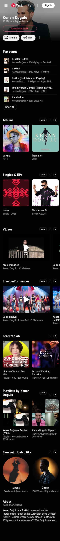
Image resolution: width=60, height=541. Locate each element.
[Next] (55, 120)
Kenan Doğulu (19, 62)
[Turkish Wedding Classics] (45, 354)
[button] (6, 61)
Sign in (48, 5)
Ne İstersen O (39, 210)
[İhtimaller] (45, 138)
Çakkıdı (16, 68)
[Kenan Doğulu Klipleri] (45, 412)
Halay (6, 210)
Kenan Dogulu (19, 91)
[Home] (17, 5)
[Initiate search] (29, 5)
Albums (8, 120)
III (42, 100)
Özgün (45, 488)
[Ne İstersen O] (45, 192)
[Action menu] (40, 38)
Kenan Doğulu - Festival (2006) (15, 432)
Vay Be (6, 155)
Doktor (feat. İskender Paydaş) (28, 78)
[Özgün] (45, 470)
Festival (47, 62)
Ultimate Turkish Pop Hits (14, 373)
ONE (44, 91)
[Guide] (6, 5)
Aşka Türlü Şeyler (47, 81)
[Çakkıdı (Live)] (26, 299)
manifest (24, 320)
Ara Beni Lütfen (20, 59)
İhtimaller (37, 155)
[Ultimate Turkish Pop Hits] (16, 354)
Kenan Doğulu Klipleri (43, 430)
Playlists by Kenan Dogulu (16, 393)
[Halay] (16, 192)
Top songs (10, 51)
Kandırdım (18, 97)
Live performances (16, 281)
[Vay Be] (16, 138)
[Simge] (16, 470)
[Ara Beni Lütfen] (26, 247)
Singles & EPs (12, 175)
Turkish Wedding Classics (41, 373)
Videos (7, 229)
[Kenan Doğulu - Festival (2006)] (16, 412)
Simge (16, 488)
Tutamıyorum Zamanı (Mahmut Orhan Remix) (33, 87)
